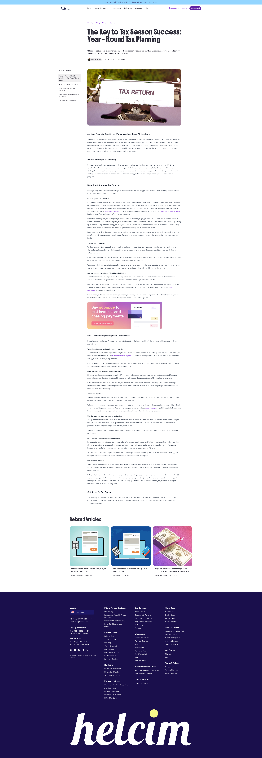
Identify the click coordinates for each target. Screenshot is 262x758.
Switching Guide (171, 634)
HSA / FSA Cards (110, 698)
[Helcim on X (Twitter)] (71, 650)
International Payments (112, 695)
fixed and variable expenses (122, 356)
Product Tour (170, 618)
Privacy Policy (170, 667)
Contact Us (169, 612)
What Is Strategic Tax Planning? (69, 84)
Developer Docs (141, 651)
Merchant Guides (108, 23)
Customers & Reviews (143, 615)
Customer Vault (110, 656)
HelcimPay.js (139, 648)
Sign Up (168, 654)
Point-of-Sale (109, 636)
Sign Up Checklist (171, 644)
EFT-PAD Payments (111, 691)
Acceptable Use (171, 673)
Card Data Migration (172, 638)
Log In (167, 657)
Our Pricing (108, 612)
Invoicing (107, 643)
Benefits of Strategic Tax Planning (67, 89)
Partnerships (139, 625)
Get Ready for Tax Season (67, 100)
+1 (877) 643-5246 (84, 619)
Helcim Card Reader (111, 672)
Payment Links (109, 649)
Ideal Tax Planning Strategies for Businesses (69, 95)
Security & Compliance (143, 618)
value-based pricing (152, 408)
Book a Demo (170, 615)
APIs (136, 644)
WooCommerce (140, 661)
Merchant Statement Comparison (147, 670)
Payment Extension (142, 641)
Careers (138, 628)
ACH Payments (110, 688)
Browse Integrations (142, 638)
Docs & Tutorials (171, 622)
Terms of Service (171, 670)
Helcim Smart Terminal (112, 669)
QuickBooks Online (142, 654)
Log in (184, 8)
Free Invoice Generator (143, 674)
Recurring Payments (111, 652)
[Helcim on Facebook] (79, 650)
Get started (195, 8)
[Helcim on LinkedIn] (83, 650)
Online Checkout (110, 646)
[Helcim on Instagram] (87, 650)
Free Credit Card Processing (114, 621)
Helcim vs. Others (141, 683)
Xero (136, 657)
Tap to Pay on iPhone (112, 675)
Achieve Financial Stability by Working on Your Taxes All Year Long (69, 78)
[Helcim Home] (65, 8)
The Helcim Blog (93, 23)
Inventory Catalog (110, 659)
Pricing (88, 8)
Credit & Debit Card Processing (116, 685)
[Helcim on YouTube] (75, 650)
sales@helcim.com (81, 622)
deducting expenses (112, 211)
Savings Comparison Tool (174, 631)
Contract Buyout (171, 641)
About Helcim (140, 612)
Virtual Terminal (110, 639)
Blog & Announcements (143, 622)
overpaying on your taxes (170, 211)
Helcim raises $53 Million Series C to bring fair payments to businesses (131, 2)
